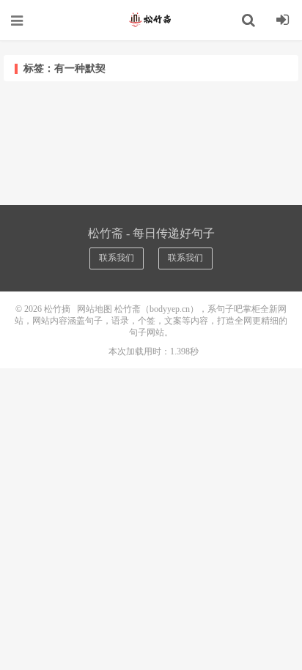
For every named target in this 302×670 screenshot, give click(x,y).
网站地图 (94, 309)
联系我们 (116, 258)
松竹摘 (151, 20)
